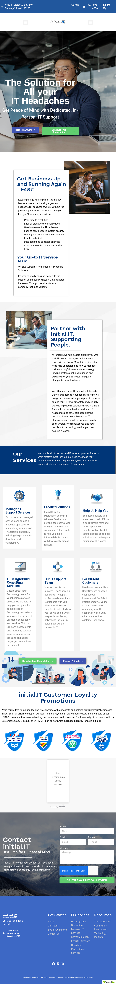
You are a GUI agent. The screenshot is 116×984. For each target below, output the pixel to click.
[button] (25, 22)
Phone (91, 837)
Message (64, 848)
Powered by (54, 807)
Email (63, 837)
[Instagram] (104, 9)
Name (63, 826)
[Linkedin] (108, 5)
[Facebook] (104, 5)
